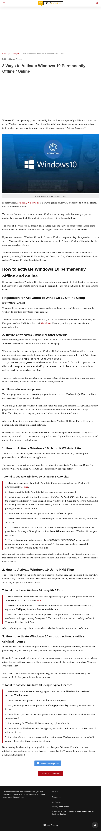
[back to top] (95, 825)
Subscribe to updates (50, 763)
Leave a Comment (50, 773)
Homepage (6, 54)
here (26, 486)
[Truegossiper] (50, 2)
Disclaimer (56, 802)
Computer (16, 54)
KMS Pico (45, 323)
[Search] (96, 3)
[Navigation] (3, 3)
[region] (50, 96)
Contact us (56, 797)
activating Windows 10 (28, 202)
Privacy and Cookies (60, 806)
